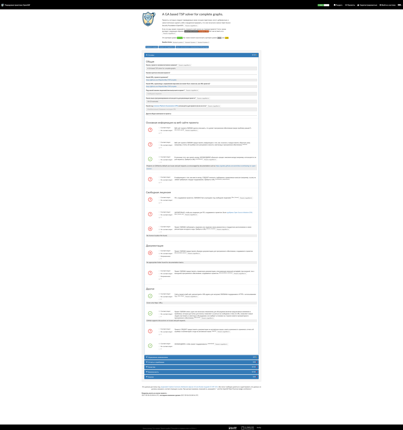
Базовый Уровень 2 (190, 42)
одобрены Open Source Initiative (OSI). (240, 212)
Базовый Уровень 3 (203, 42)
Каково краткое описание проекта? (158, 73)
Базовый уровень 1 (178, 42)
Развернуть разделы (152, 47)
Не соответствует (162, 130)
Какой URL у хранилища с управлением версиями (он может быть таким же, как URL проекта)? (178, 84)
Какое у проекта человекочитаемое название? (161, 65)
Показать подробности (191, 25)
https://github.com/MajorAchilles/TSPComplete (161, 80)
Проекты (351, 5)
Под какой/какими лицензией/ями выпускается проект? (165, 90)
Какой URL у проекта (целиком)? (157, 77)
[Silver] (219, 38)
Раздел (338, 5)
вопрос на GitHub (190, 428)
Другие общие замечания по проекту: (158, 114)
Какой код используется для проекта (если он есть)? (176, 106)
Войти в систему (388, 5)
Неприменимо (162, 256)
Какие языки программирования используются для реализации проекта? (171, 98)
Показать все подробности (167, 47)
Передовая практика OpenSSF (17, 5)
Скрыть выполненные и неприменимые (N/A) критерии (192, 47)
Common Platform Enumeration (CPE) (166, 106)
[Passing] (180, 38)
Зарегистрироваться (368, 5)
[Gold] (227, 38)
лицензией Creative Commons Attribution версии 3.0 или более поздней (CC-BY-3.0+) (189, 387)
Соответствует (162, 128)
